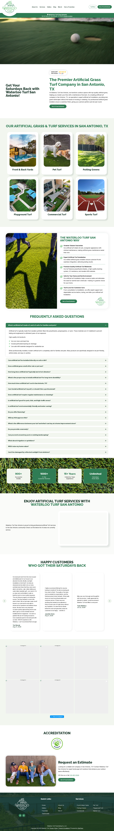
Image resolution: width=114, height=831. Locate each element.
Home (44, 805)
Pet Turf (95, 805)
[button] (22, 662)
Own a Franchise (69, 7)
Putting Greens (81, 808)
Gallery (49, 7)
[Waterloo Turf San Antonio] (9, 7)
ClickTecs (80, 828)
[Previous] (4, 601)
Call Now (92, 7)
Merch (60, 7)
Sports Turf (96, 811)
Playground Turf (98, 808)
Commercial (80, 811)
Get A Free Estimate (58, 106)
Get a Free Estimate (104, 7)
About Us (35, 7)
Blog (54, 7)
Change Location (67, 16)
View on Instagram (58, 716)
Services (42, 7)
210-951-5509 (74, 775)
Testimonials (45, 813)
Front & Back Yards (83, 805)
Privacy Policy (54, 828)
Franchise (45, 811)
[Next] (109, 601)
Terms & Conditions (64, 828)
